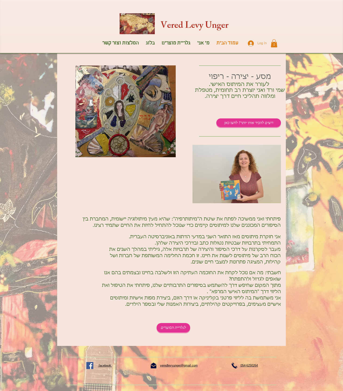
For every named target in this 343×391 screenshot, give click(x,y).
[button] (274, 43)
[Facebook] (89, 365)
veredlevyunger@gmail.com (179, 365)
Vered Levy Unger (194, 26)
